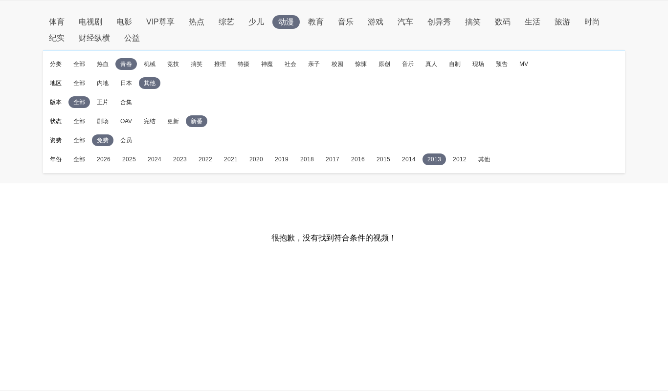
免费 (103, 140)
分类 (56, 64)
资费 (56, 140)
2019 (282, 159)
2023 (180, 159)
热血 (103, 64)
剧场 (103, 121)
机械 (150, 64)
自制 (455, 64)
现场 (478, 64)
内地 (103, 83)
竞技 (173, 64)
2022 (205, 159)
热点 (196, 22)
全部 (79, 64)
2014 (409, 159)
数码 (503, 22)
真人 (431, 64)
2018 (307, 159)
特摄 (243, 64)
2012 (460, 159)
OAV (126, 121)
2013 (434, 159)
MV (523, 64)
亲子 (314, 64)
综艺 (226, 22)
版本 (56, 102)
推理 (220, 64)
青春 (126, 64)
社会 (290, 64)
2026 (104, 159)
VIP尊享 (160, 22)
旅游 (562, 22)
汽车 (405, 22)
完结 (150, 121)
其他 (150, 83)
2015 (383, 159)
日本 (126, 83)
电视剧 (90, 22)
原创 (384, 64)
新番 (196, 121)
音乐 (346, 22)
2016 (358, 159)
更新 (173, 121)
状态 (56, 121)
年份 (56, 159)
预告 (502, 64)
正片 (103, 102)
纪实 (57, 38)
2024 (154, 159)
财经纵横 (94, 38)
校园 (337, 64)
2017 (332, 159)
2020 (256, 159)
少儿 (256, 22)
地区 (56, 83)
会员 (126, 140)
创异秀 (439, 22)
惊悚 (361, 64)
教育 (316, 22)
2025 (129, 159)
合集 (126, 102)
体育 (57, 22)
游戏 (375, 22)
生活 (532, 22)
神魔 (267, 64)
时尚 (592, 22)
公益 (132, 38)
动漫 (286, 22)
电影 (124, 22)
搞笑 (473, 22)
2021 (231, 159)
